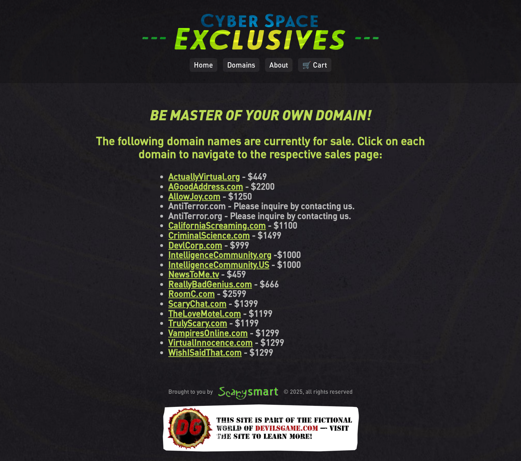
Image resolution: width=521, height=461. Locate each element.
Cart (314, 64)
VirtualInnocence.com (210, 342)
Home (203, 64)
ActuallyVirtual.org (204, 176)
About (278, 64)
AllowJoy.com (194, 196)
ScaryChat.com (197, 303)
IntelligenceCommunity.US (218, 264)
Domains (241, 64)
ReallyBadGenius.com (210, 284)
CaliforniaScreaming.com (217, 225)
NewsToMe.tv (193, 274)
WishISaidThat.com (205, 352)
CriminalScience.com (209, 235)
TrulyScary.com (197, 323)
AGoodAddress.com (205, 186)
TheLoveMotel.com (204, 313)
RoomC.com (191, 293)
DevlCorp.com (195, 245)
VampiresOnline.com (208, 333)
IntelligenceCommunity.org (219, 254)
